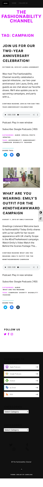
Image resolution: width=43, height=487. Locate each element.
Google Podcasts (23, 129)
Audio (17, 135)
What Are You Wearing (14, 289)
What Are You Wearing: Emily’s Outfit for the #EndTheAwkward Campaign (21, 203)
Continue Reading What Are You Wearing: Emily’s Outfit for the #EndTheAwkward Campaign (17, 256)
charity (23, 292)
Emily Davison (26, 219)
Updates (7, 137)
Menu (6, 3)
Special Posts (28, 135)
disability (18, 142)
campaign (7, 142)
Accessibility (15, 140)
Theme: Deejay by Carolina (21, 474)
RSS (35, 129)
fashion (28, 142)
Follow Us (23, 3)
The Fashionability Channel (21, 16)
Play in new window (22, 122)
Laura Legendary (30, 67)
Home (14, 3)
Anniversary (29, 140)
